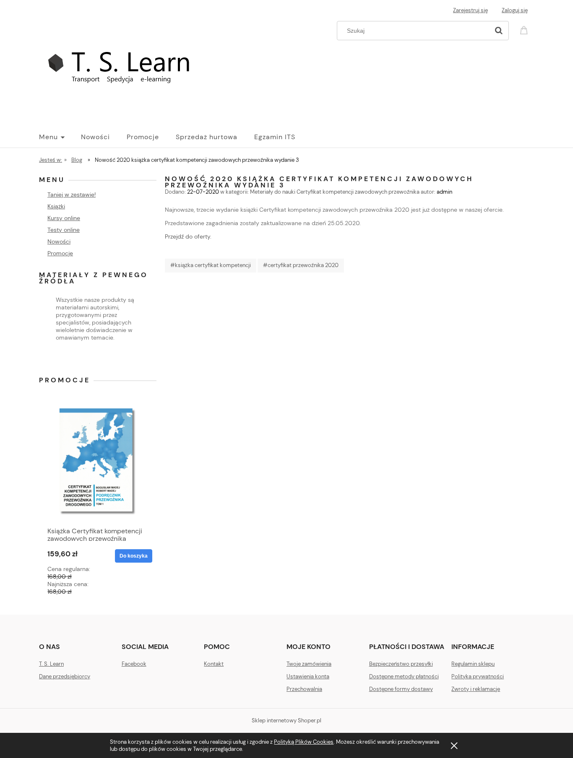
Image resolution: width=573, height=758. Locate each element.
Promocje (60, 253)
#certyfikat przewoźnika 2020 (301, 265)
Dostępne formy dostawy (401, 689)
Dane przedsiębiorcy (64, 676)
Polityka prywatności (477, 676)
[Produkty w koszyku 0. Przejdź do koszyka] (525, 29)
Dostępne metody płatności (404, 676)
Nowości (58, 241)
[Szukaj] (498, 30)
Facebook (134, 663)
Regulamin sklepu (473, 663)
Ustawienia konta (307, 676)
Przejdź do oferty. (188, 236)
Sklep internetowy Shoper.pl (286, 720)
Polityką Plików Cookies (303, 741)
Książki (56, 206)
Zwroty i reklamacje (475, 689)
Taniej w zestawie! (71, 194)
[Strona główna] (125, 68)
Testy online (63, 230)
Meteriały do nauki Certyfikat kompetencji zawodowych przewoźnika (334, 191)
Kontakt (214, 663)
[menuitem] (60, 137)
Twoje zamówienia (308, 663)
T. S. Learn (51, 663)
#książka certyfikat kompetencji (210, 265)
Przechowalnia (304, 689)
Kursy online (63, 218)
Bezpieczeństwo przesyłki (401, 663)
